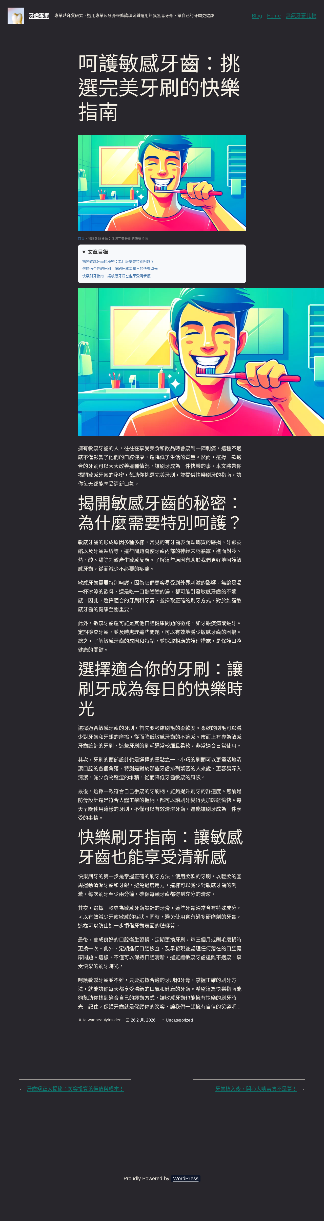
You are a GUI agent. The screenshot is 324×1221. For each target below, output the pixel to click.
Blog (257, 15)
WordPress (186, 1178)
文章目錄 (98, 252)
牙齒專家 (39, 15)
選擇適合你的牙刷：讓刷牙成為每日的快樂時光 (120, 269)
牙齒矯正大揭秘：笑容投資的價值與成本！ (75, 1089)
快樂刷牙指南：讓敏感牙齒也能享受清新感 (116, 276)
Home (274, 15)
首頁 (81, 238)
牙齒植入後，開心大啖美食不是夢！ (256, 1089)
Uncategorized (179, 1020)
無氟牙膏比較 (301, 15)
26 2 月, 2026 (143, 1020)
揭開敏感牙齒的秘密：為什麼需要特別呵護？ (118, 261)
